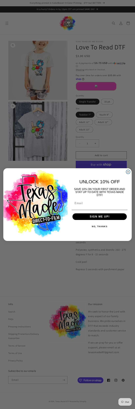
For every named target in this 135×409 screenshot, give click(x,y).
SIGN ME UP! (100, 216)
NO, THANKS (100, 226)
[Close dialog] (128, 172)
